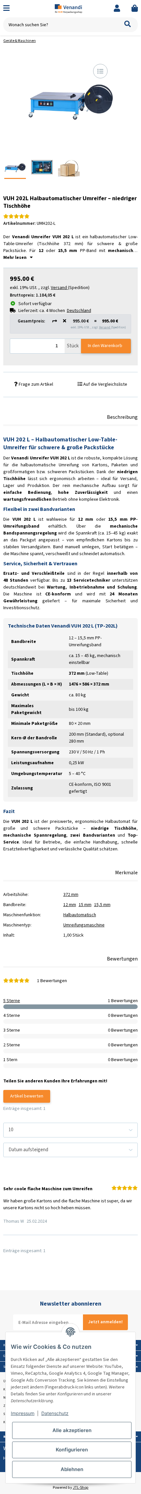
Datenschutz (55, 1413)
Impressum (22, 1413)
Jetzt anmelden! (105, 1322)
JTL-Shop (81, 1487)
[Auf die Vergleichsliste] (100, 71)
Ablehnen (72, 1469)
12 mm (69, 905)
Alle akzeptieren (71, 1430)
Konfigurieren (72, 1449)
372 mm (70, 894)
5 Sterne (11, 1001)
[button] (117, 8)
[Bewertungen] (16, 216)
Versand (105, 327)
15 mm (85, 905)
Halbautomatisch (79, 915)
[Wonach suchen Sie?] (127, 24)
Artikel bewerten (26, 1096)
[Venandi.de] (71, 8)
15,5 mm (102, 905)
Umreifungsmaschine (84, 925)
